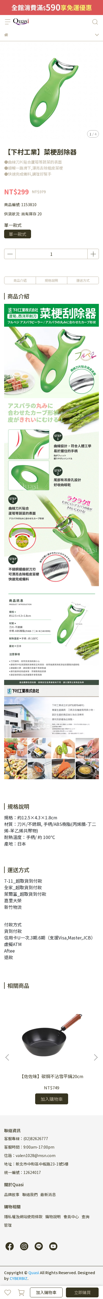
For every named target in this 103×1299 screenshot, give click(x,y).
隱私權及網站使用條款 (23, 1216)
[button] (95, 1057)
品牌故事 (12, 1194)
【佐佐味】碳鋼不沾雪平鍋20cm (51, 1076)
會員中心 (71, 1216)
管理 (8, 1225)
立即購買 (82, 1292)
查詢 (85, 1216)
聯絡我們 (30, 1194)
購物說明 (53, 1216)
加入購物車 (46, 1292)
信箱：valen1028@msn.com (29, 1155)
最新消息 (48, 1194)
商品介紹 (20, 280)
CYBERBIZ (18, 1278)
